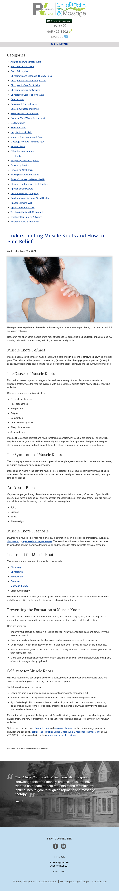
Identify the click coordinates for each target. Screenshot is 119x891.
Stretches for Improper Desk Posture (29, 184)
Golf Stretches (18, 123)
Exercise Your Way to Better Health (28, 118)
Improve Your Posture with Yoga (27, 137)
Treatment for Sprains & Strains (26, 217)
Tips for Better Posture (22, 188)
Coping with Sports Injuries (24, 104)
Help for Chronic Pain (21, 132)
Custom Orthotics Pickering (25, 109)
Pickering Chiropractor (24, 881)
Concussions (17, 99)
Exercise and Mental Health (24, 113)
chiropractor (13, 541)
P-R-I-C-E (16, 156)
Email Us (57, 36)
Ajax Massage (99, 881)
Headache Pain (18, 127)
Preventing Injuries (20, 165)
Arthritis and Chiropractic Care (26, 61)
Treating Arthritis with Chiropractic (27, 212)
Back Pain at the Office (22, 66)
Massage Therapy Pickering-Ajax (27, 141)
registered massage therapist (37, 541)
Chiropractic (17, 571)
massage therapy (63, 728)
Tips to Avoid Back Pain (22, 207)
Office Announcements (22, 151)
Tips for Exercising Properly (24, 193)
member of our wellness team (61, 735)
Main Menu (59, 44)
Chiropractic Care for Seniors (25, 90)
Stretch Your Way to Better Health (27, 179)
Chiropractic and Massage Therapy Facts (32, 76)
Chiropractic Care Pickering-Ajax (27, 94)
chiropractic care (41, 728)
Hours (57, 26)
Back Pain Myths (19, 71)
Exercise (15, 581)
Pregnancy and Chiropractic (25, 160)
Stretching (16, 567)
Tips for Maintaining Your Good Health (30, 198)
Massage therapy (19, 586)
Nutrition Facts (18, 146)
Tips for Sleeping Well (21, 203)
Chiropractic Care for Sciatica (25, 85)
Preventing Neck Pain (22, 170)
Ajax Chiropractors (47, 881)
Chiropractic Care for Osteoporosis (28, 80)
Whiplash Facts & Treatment (25, 221)
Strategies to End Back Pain (25, 174)
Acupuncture (17, 576)
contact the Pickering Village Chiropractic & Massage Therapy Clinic (66, 731)
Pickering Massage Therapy (74, 881)
